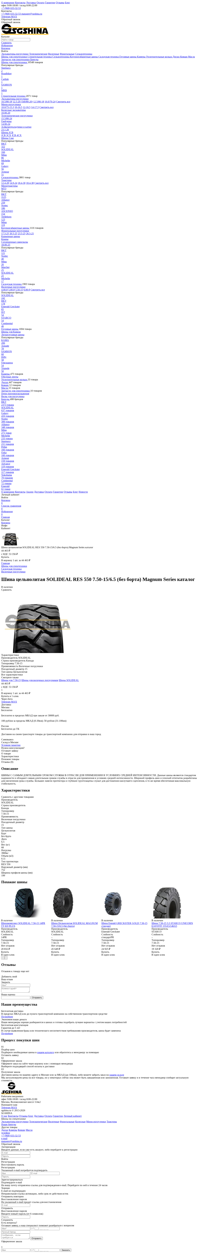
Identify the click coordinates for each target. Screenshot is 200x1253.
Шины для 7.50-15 (11, 680)
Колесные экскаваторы (13, 110)
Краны (4, 239)
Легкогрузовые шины (12, 334)
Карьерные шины (10, 236)
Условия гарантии (10, 745)
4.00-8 (4, 289)
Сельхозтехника (83, 54)
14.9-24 (13, 183)
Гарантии (50, 2)
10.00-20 (5, 113)
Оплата (40, 2)
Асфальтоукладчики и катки (16, 127)
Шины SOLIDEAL (69, 680)
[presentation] (2, 957)
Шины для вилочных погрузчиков (39, 680)
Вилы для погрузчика (12, 396)
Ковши (184, 56)
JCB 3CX (6, 135)
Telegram (6, 16)
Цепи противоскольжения (15, 393)
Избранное (7, 513)
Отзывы (60, 2)
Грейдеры (6, 121)
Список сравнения (11, 507)
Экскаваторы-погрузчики (15, 54)
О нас (4, 1116)
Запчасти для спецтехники (15, 59)
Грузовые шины (128, 56)
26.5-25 (30, 233)
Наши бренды (8, 1124)
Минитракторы (9, 186)
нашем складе (116, 1074)
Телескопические (38, 54)
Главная (5, 517)
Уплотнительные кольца (159, 56)
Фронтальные (67, 54)
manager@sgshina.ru (31, 13)
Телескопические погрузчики (17, 115)
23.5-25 (21, 233)
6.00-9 (27, 289)
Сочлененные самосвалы (14, 242)
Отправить (37, 997)
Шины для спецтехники (14, 56)
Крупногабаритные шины (84, 56)
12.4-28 (5, 183)
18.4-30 (21, 183)
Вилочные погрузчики (13, 287)
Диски (176, 56)
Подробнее (7, 1016)
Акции (29, 492)
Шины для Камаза (11, 331)
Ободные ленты (9, 376)
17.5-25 (5, 233)
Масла (191, 56)
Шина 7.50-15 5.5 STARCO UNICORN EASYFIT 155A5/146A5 (172, 924)
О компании (7, 2)
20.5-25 (13, 233)
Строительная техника (40, 56)
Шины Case (7, 138)
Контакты (20, 2)
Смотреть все (63, 101)
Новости (83, 492)
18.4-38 (30, 183)
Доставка (31, 2)
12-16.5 (26, 107)
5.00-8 (11, 289)
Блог (67, 2)
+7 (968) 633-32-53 (11, 8)
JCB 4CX (17, 135)
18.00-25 (5, 244)
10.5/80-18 (6, 101)
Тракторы (6, 180)
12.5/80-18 (38, 101)
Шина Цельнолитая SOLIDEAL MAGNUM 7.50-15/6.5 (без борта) (74, 924)
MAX (14, 16)
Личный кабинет (73, 1116)
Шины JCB (7, 132)
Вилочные (53, 54)
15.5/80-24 (6, 118)
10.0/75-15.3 (7, 107)
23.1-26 (5, 129)
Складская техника (108, 56)
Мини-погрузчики (11, 104)
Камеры (141, 56)
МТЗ (3, 188)
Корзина (5, 501)
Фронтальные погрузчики (15, 230)
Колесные (80, 1121)
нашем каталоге (45, 1052)
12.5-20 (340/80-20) (23, 101)
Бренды (34, 59)
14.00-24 (5, 124)
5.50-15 (19, 289)
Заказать (66, 1250)
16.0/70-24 (50, 101)
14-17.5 (35, 107)
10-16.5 (18, 107)
